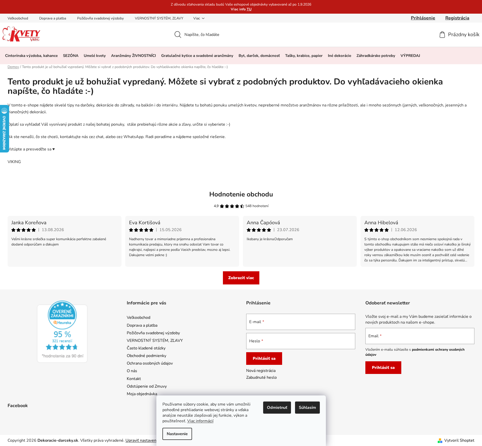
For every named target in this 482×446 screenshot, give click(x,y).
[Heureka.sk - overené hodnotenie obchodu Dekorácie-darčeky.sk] (62, 332)
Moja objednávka (142, 394)
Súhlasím (307, 407)
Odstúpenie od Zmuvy (147, 386)
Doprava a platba (52, 18)
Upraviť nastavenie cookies (149, 440)
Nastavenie (177, 434)
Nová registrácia (261, 370)
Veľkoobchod (18, 18)
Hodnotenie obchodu (241, 194)
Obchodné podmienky (146, 356)
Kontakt (134, 379)
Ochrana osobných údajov (150, 363)
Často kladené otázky (146, 348)
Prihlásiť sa (264, 358)
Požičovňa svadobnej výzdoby (100, 18)
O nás (132, 371)
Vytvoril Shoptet (459, 440)
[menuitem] (31, 55)
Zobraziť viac (241, 278)
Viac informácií (200, 421)
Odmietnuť (277, 407)
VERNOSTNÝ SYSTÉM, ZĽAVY (159, 18)
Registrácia (457, 18)
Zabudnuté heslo (261, 377)
